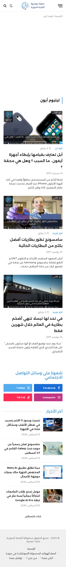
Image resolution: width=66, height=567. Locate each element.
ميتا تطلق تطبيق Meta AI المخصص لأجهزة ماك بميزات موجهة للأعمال (22, 472)
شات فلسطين (33, 516)
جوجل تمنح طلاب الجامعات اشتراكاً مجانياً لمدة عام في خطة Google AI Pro (23, 496)
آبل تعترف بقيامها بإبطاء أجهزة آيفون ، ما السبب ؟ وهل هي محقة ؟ (33, 161)
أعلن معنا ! (47, 558)
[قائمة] (60, 6)
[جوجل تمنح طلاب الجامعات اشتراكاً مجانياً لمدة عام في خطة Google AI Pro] (52, 496)
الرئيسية (58, 16)
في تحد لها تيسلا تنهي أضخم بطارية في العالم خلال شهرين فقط (36, 324)
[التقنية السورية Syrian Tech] (33, 5)
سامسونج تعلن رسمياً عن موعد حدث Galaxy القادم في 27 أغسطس (22, 448)
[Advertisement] (33, 57)
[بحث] (5, 6)
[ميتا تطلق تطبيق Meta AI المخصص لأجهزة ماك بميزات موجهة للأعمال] (52, 472)
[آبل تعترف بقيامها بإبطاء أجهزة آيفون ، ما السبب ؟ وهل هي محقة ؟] (33, 127)
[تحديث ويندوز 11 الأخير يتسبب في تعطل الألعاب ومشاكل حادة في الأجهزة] (52, 424)
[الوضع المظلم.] (11, 5)
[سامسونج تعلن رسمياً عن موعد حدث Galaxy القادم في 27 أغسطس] (52, 448)
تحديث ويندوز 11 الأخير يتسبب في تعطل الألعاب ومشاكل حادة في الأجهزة (22, 425)
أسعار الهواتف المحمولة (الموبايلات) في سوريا (31, 553)
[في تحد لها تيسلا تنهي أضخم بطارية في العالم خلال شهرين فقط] (33, 291)
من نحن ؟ (31, 558)
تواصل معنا (15, 558)
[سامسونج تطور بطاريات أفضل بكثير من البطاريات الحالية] (33, 212)
